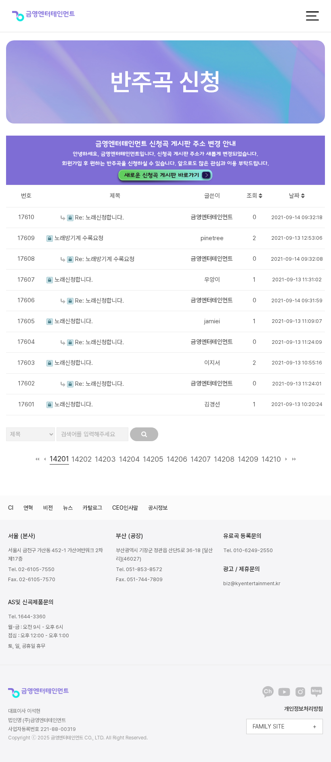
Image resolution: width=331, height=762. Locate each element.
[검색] (144, 434)
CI (10, 508)
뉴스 (68, 508)
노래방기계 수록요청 (78, 238)
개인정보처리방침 (303, 708)
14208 (224, 459)
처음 (37, 459)
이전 (45, 459)
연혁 (28, 508)
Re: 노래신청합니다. (98, 217)
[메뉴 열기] (312, 16)
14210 (271, 459)
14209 (248, 459)
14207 (201, 459)
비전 (48, 508)
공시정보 (158, 508)
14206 (177, 459)
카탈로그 (92, 508)
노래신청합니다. (73, 279)
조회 (253, 195)
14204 (129, 459)
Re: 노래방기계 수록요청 (103, 259)
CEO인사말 (125, 508)
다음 (286, 459)
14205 (153, 459)
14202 (81, 459)
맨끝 (294, 459)
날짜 (295, 195)
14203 (105, 459)
